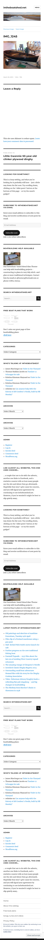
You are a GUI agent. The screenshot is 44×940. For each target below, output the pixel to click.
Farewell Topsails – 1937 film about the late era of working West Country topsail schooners (21, 659)
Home (5, 901)
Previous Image (8, 29)
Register (8, 445)
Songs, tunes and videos (13, 916)
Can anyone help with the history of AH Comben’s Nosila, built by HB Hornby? (22, 392)
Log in (8, 448)
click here (7, 335)
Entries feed (10, 451)
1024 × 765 (18, 77)
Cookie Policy (7, 931)
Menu (37, 7)
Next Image (20, 29)
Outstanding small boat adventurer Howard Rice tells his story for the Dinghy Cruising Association (22, 673)
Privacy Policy (8, 921)
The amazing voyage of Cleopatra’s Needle (22, 665)
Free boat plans (9, 911)
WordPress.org (11, 456)
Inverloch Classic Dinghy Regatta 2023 (21, 668)
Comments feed (11, 454)
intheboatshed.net (14, 7)
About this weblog (11, 906)
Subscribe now (11, 233)
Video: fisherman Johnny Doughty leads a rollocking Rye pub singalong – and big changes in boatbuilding (22, 682)
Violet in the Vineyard (31, 369)
